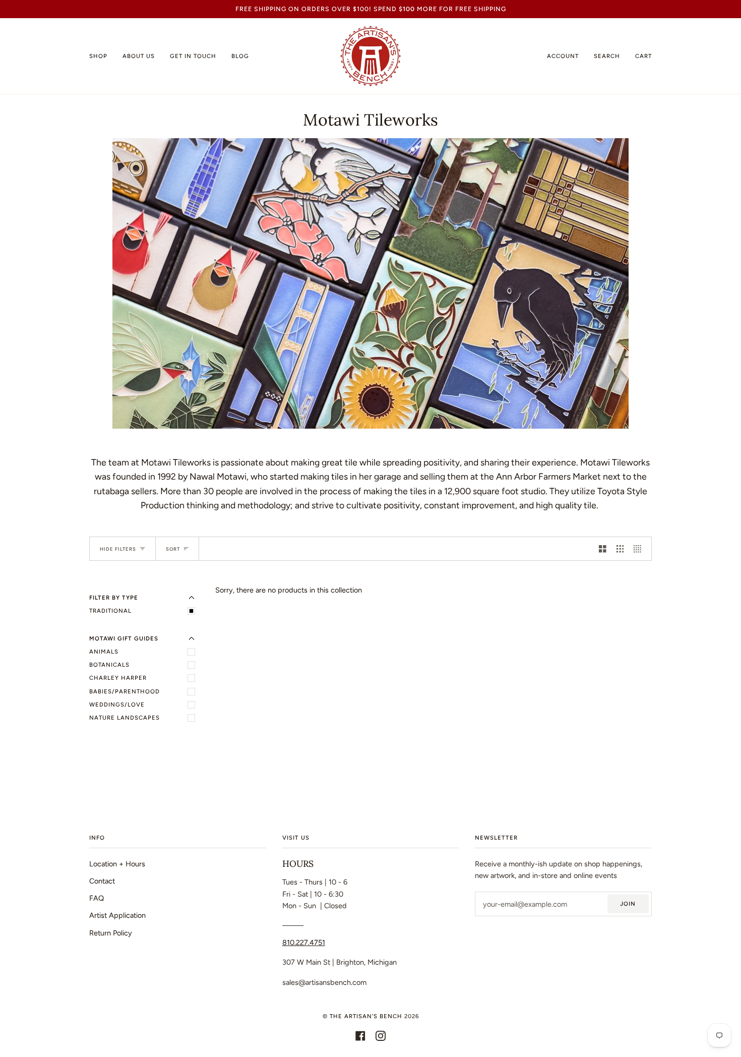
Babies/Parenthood (124, 691)
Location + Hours (117, 863)
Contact (102, 881)
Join (628, 903)
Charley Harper (118, 677)
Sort (173, 549)
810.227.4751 (303, 942)
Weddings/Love (117, 704)
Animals (103, 651)
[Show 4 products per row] (640, 548)
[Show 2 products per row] (602, 548)
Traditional (110, 610)
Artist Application (117, 915)
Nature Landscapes (124, 717)
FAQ (96, 898)
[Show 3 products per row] (620, 548)
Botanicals (109, 664)
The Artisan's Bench (366, 1016)
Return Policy (110, 932)
